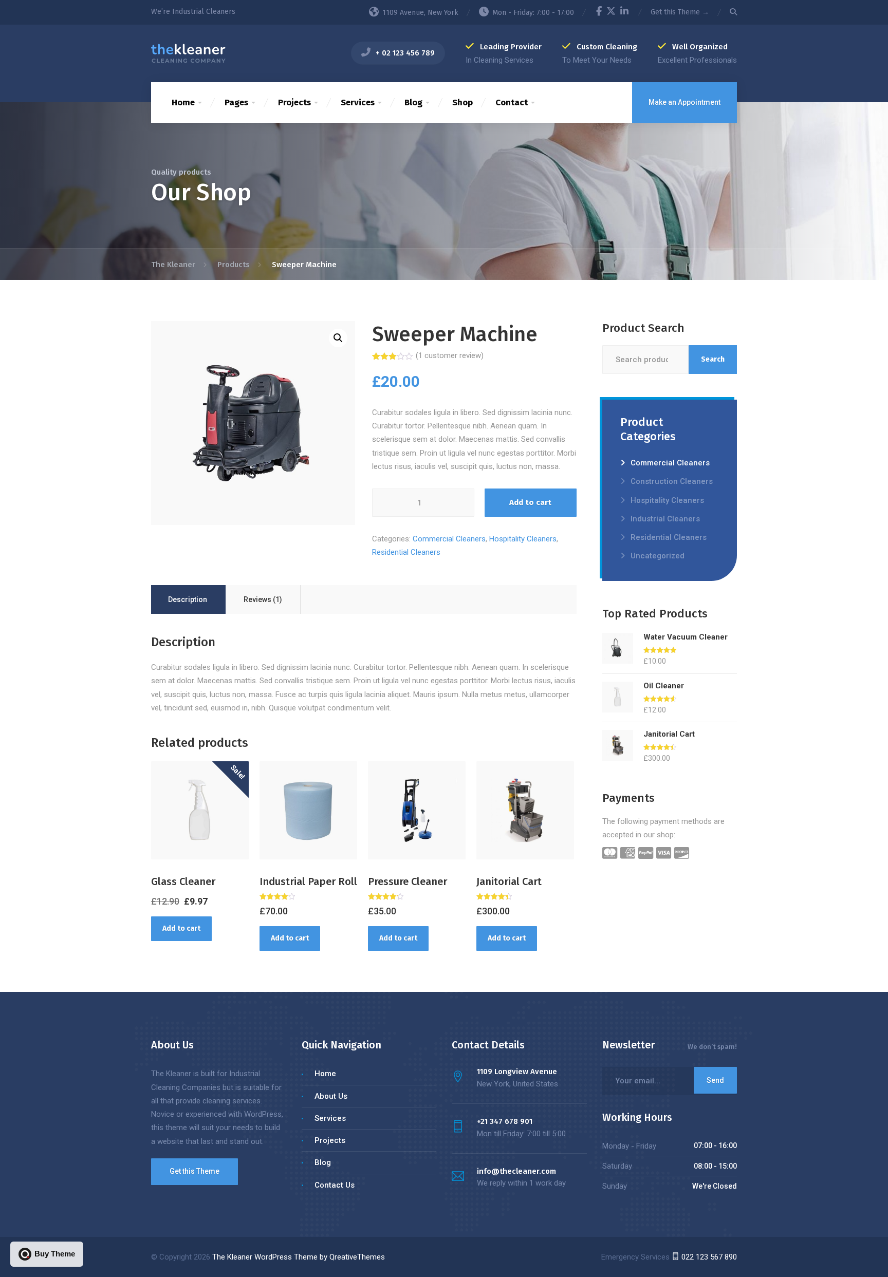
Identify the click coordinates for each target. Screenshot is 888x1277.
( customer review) (450, 355)
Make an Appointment (684, 102)
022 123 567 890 (708, 1257)
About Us (330, 1096)
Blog (413, 102)
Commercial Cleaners (449, 538)
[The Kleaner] (188, 53)
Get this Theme (194, 1171)
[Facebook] (599, 12)
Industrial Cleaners (665, 518)
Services (358, 102)
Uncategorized (657, 555)
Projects (294, 102)
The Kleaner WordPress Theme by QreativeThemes (298, 1257)
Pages (236, 102)
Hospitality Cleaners (523, 538)
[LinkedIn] (624, 12)
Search (713, 359)
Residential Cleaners (406, 552)
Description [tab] (187, 599)
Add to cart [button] (181, 928)
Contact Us (334, 1185)
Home (183, 102)
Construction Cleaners (672, 481)
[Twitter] (611, 12)
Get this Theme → (680, 12)
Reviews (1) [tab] (263, 599)
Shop (462, 102)
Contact (511, 102)
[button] (338, 338)
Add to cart (530, 502)
